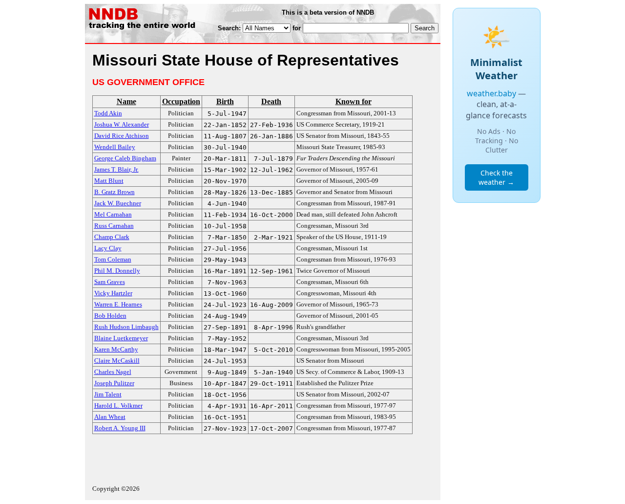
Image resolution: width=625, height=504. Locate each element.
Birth (225, 101)
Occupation (181, 101)
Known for (353, 101)
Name (126, 101)
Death (271, 101)
